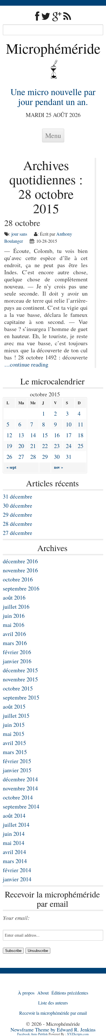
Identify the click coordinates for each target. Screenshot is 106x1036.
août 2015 (14, 706)
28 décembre (17, 524)
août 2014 (14, 815)
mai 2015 (13, 734)
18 (80, 435)
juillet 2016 (16, 606)
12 (9, 435)
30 (57, 457)
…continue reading (26, 364)
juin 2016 (14, 615)
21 (33, 446)
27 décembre (17, 533)
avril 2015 (14, 743)
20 (21, 446)
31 (69, 457)
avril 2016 (14, 634)
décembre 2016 (20, 561)
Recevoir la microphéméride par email (53, 1013)
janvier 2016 (17, 661)
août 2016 (14, 597)
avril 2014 (14, 852)
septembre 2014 (21, 806)
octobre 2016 (18, 579)
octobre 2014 (18, 797)
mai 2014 (13, 843)
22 (45, 446)
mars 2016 (15, 643)
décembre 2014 (20, 779)
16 (57, 435)
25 (80, 446)
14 (33, 435)
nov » (58, 467)
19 (9, 446)
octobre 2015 (18, 688)
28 (33, 457)
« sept (11, 467)
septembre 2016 (21, 588)
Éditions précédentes (69, 993)
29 (45, 457)
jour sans (19, 234)
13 (21, 435)
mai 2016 (13, 625)
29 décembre (17, 514)
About (43, 993)
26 (9, 457)
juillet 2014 (16, 824)
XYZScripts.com (78, 1034)
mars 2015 (15, 752)
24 (69, 446)
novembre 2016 (20, 570)
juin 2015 (14, 725)
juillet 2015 (16, 715)
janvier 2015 (17, 770)
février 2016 (17, 652)
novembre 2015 (20, 679)
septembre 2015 (21, 697)
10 (69, 424)
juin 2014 (14, 834)
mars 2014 (15, 861)
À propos (26, 993)
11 (80, 424)
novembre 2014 (20, 788)
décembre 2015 (20, 670)
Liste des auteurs (53, 1003)
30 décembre (17, 505)
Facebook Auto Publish (32, 1034)
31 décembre (17, 496)
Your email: (16, 917)
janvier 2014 (17, 879)
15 (45, 435)
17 (69, 435)
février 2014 (17, 870)
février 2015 (17, 761)
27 (21, 457)
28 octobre (22, 222)
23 (57, 446)
